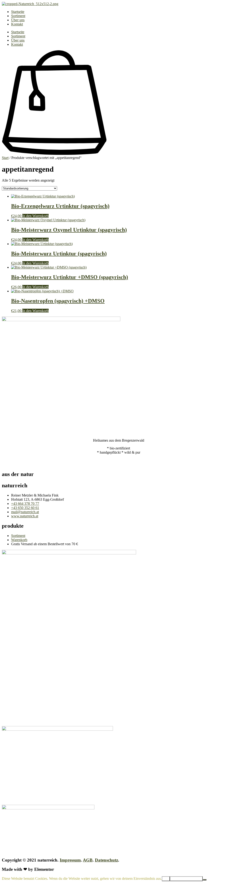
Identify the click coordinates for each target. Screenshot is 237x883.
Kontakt (17, 24)
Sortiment (18, 16)
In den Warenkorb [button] (35, 216)
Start (5, 158)
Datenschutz (106, 860)
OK (166, 878)
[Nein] (204, 879)
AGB (88, 860)
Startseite (17, 12)
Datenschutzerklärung (186, 878)
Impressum (70, 860)
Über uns (18, 20)
